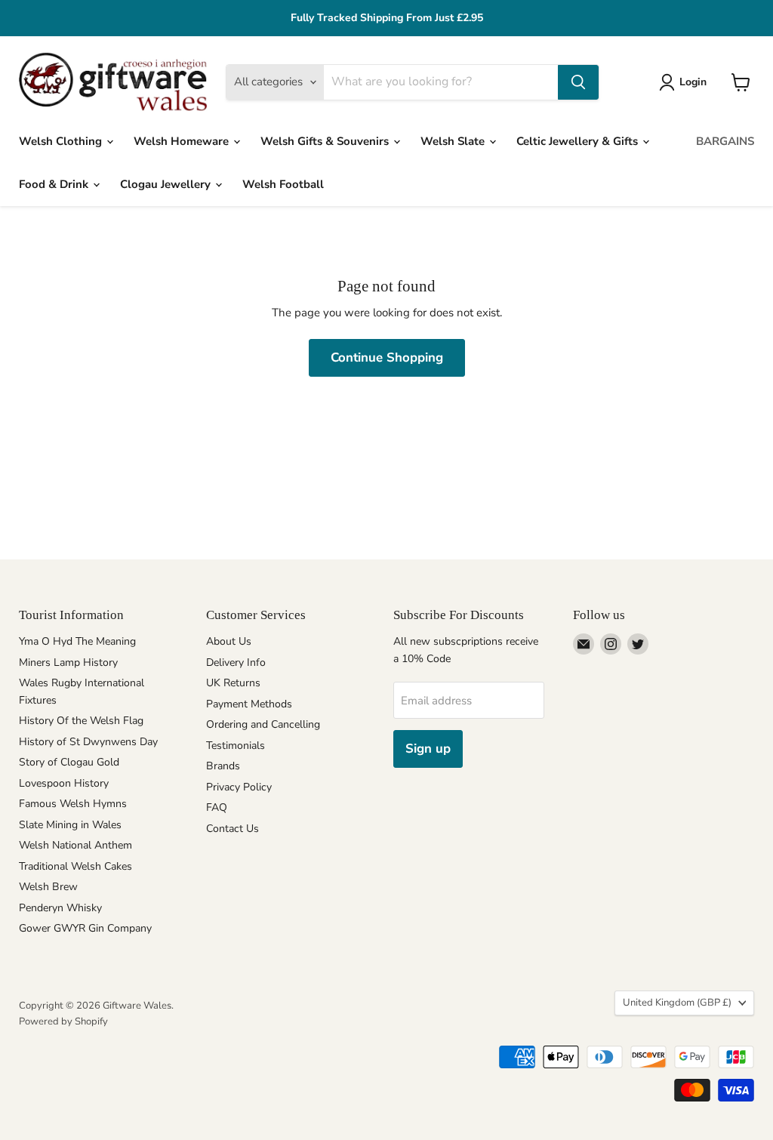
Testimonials (235, 745)
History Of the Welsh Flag (81, 720)
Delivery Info (236, 662)
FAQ (216, 807)
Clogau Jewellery (167, 184)
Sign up (428, 748)
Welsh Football (283, 184)
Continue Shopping (387, 357)
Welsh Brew (48, 887)
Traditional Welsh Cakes (75, 866)
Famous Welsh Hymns (73, 803)
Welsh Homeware (183, 141)
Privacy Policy (239, 787)
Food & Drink (55, 184)
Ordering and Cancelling (263, 724)
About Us (228, 641)
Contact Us (232, 828)
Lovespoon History (64, 783)
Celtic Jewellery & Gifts (578, 141)
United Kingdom (677, 1002)
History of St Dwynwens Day (88, 742)
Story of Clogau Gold (69, 762)
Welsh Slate (454, 141)
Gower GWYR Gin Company (85, 928)
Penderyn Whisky (60, 908)
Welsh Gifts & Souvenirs (326, 141)
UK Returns (233, 683)
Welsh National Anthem (75, 845)
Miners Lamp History (68, 662)
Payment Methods (249, 704)
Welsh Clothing (62, 141)
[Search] (578, 82)
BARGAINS (725, 141)
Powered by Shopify (63, 1021)
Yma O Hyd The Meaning (77, 641)
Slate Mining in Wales (70, 825)
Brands (223, 766)
